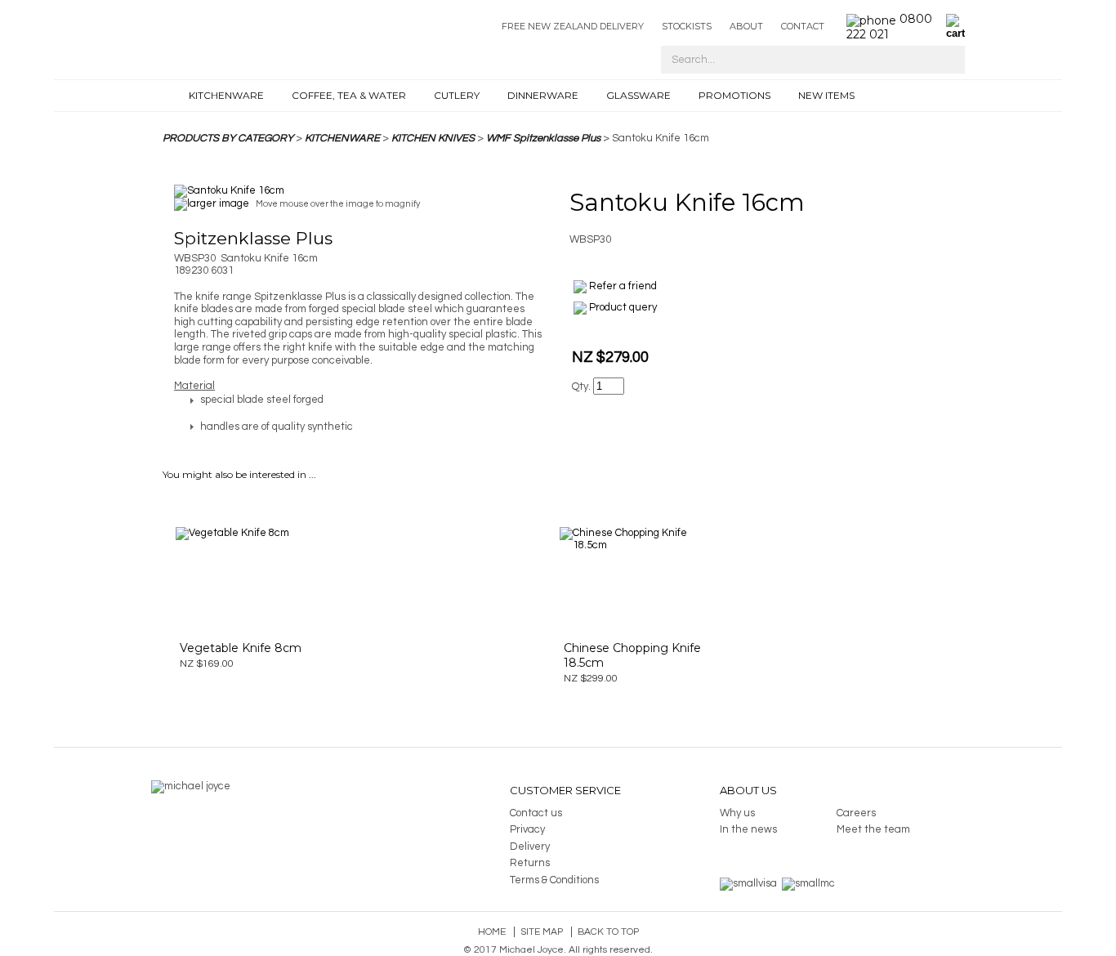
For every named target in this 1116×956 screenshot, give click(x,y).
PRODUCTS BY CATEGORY (228, 138)
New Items (826, 95)
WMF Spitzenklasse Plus (543, 138)
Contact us (536, 813)
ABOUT (746, 26)
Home (492, 932)
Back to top (608, 932)
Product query (623, 307)
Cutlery (457, 95)
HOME (171, 95)
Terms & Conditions (554, 880)
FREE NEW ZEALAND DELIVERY (573, 26)
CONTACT (802, 26)
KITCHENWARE (342, 138)
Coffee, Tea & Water (349, 95)
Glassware (638, 95)
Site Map (541, 932)
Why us (737, 813)
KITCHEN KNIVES (433, 138)
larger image (218, 203)
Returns (530, 863)
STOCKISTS (687, 26)
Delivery (530, 846)
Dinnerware (542, 95)
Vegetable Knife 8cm (240, 648)
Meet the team (873, 829)
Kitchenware (226, 95)
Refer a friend (623, 286)
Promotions (734, 95)
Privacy (527, 829)
